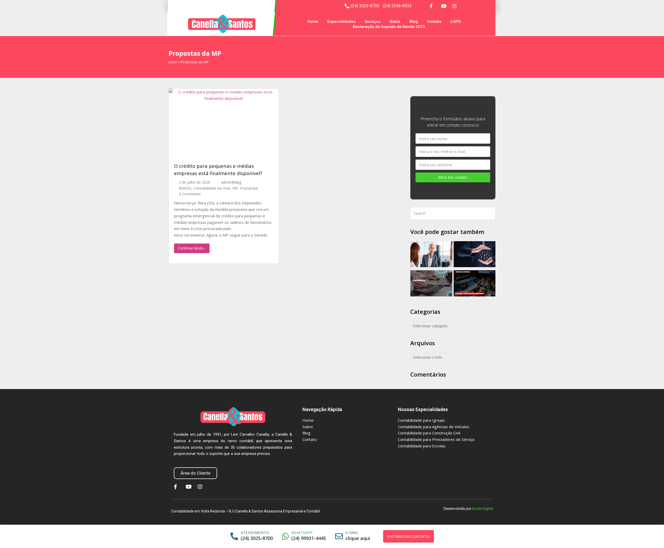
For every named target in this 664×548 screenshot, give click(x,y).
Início (173, 62)
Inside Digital (482, 509)
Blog (414, 21)
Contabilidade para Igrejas (421, 420)
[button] (195, 473)
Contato (434, 21)
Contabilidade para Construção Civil (429, 432)
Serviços (373, 21)
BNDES (185, 188)
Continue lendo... (192, 248)
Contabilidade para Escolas (422, 445)
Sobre (395, 21)
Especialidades (341, 21)
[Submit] (490, 213)
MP (235, 188)
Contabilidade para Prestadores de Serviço (436, 439)
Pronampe (249, 188)
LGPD (456, 21)
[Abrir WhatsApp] (653, 535)
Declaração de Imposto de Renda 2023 (389, 26)
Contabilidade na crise (211, 188)
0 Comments (190, 193)
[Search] (452, 213)
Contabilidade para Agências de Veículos (433, 426)
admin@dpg (231, 182)
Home (312, 21)
